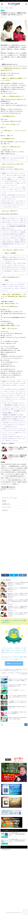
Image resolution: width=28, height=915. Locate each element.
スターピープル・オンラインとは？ (9, 497)
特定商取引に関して (6, 504)
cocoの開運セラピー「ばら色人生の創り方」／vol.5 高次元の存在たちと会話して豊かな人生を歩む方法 (14, 673)
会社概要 (4, 500)
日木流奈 (2, 10)
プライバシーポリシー (7, 507)
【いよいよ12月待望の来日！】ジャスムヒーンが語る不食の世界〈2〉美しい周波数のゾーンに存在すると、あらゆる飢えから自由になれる (14, 670)
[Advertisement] (14, 528)
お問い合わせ (5, 510)
